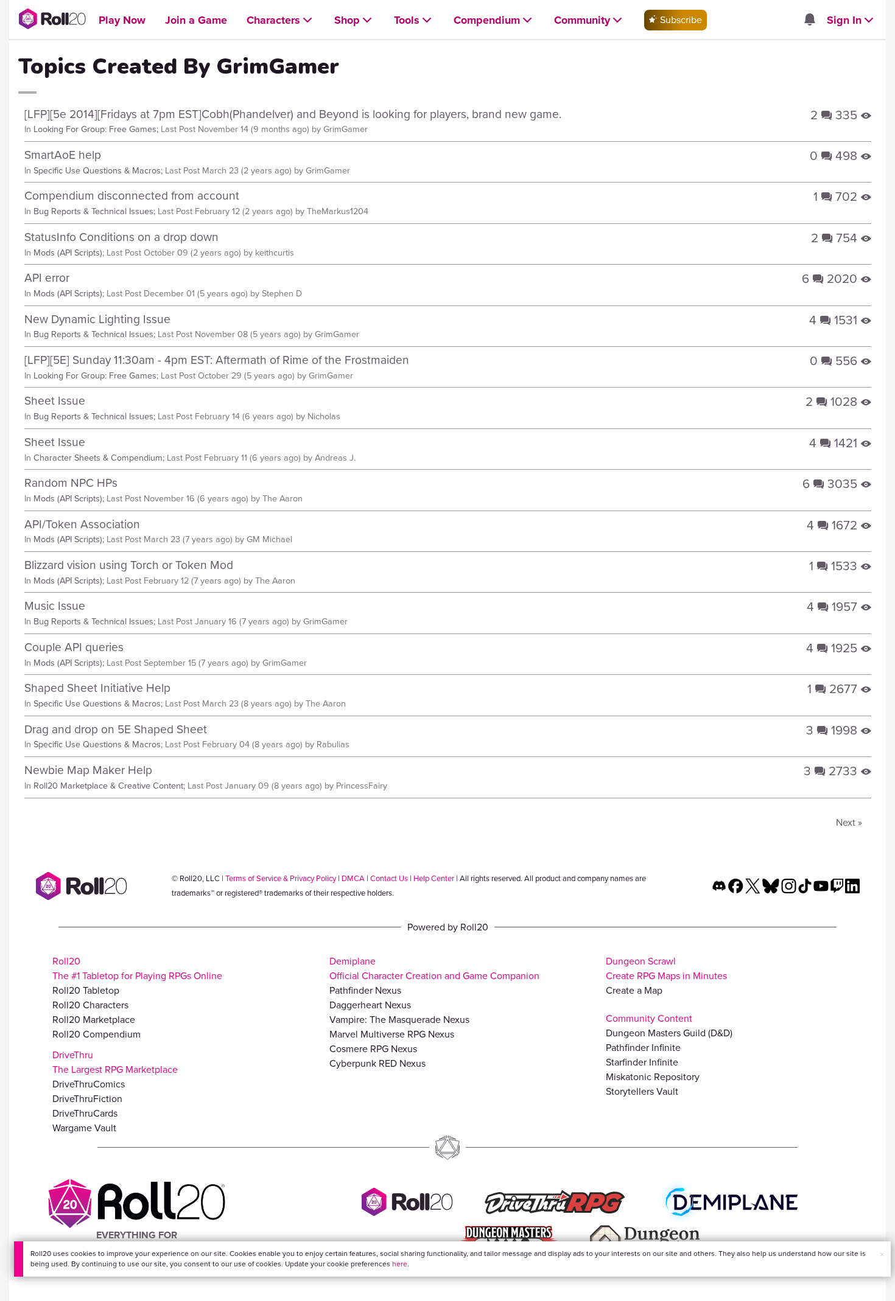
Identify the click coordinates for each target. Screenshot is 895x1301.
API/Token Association (82, 524)
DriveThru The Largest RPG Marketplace (115, 1062)
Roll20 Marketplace (93, 1020)
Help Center (433, 878)
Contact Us (389, 878)
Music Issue (54, 606)
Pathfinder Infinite (643, 1048)
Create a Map (634, 990)
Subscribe (680, 20)
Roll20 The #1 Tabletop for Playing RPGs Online (137, 968)
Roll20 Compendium (96, 1034)
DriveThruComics (88, 1084)
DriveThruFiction (87, 1099)
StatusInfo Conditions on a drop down (121, 237)
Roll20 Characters (90, 1005)
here (399, 1263)
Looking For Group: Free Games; (95, 129)
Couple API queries (74, 647)
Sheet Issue (54, 401)
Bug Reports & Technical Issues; (94, 211)
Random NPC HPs (71, 483)
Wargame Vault (84, 1128)
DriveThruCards (85, 1113)
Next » (849, 822)
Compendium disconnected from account (131, 195)
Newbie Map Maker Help (88, 770)
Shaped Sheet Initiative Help (97, 688)
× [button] (882, 1254)
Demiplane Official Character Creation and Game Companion (434, 968)
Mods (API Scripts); (68, 252)
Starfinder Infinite (642, 1062)
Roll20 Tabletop (85, 990)
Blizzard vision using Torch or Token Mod (128, 565)
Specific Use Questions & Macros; (98, 170)
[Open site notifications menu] (809, 20)
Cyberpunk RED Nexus (377, 1063)
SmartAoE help (62, 155)
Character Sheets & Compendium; (98, 457)
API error (46, 278)
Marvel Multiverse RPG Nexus (391, 1034)
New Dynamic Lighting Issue (97, 319)
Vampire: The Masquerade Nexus (399, 1020)
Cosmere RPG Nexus (373, 1049)
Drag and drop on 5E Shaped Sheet (115, 729)
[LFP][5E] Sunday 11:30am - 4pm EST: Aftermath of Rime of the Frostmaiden (216, 360)
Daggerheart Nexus (370, 1005)
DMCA (353, 878)
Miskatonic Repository (653, 1077)
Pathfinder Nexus (365, 990)
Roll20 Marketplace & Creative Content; (109, 785)
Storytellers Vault (642, 1091)
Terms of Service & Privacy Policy (280, 878)
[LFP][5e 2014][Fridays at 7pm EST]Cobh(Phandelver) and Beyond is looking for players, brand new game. (292, 114)
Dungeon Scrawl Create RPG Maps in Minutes (666, 968)
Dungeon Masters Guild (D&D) (669, 1033)
